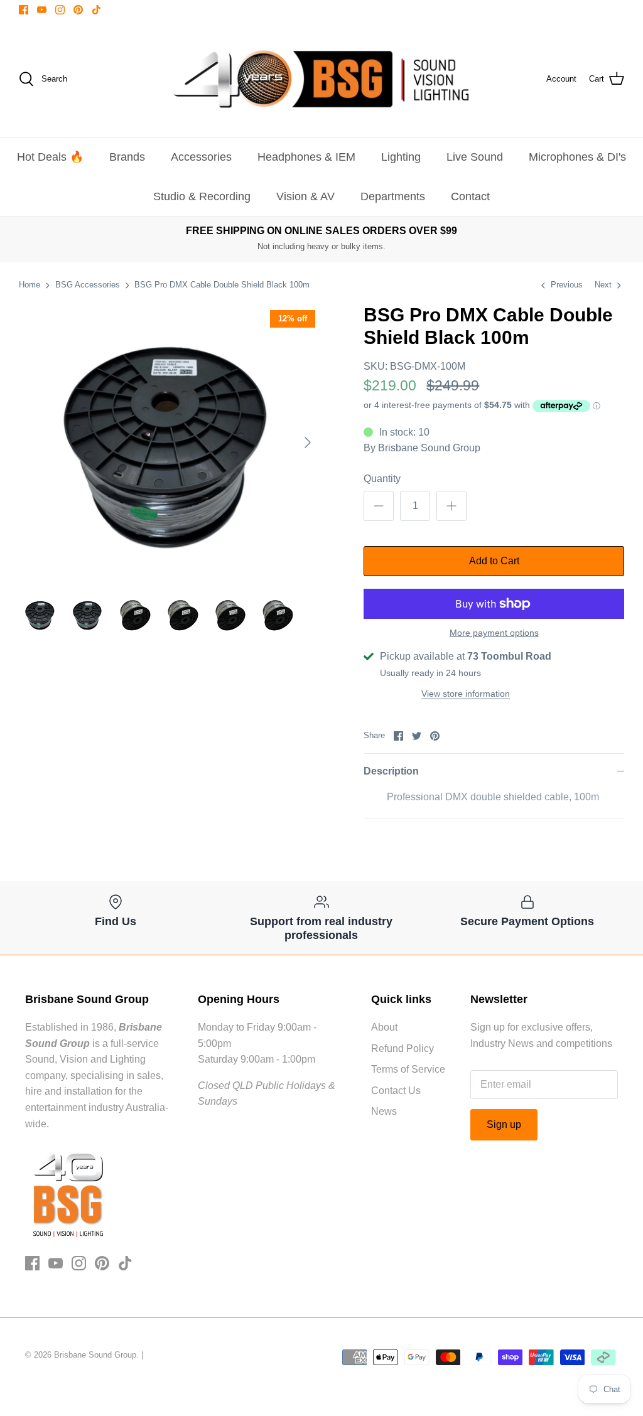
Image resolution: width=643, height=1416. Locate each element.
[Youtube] (41, 9)
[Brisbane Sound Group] (321, 79)
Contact (470, 196)
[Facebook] (23, 9)
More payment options (494, 633)
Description (391, 771)
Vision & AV (305, 196)
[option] (170, 442)
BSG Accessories (87, 284)
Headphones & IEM (306, 157)
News (384, 1111)
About (384, 1027)
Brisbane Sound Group (429, 447)
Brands (127, 157)
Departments (392, 196)
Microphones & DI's (577, 157)
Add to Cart (494, 560)
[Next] (308, 442)
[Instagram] (60, 9)
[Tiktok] (96, 9)
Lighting (401, 157)
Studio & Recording (202, 196)
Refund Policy (402, 1048)
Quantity (382, 478)
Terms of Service (408, 1069)
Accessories (201, 157)
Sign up (504, 1124)
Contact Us (396, 1090)
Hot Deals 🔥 (50, 157)
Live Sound (474, 157)
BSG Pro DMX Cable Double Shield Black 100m (222, 284)
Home (29, 284)
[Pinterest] (78, 9)
